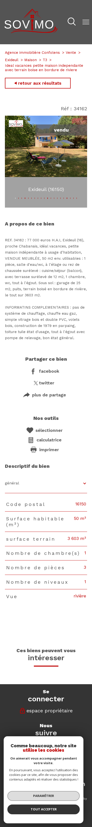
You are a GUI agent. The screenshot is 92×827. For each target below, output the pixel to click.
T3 (45, 60)
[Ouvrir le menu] (86, 22)
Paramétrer (43, 795)
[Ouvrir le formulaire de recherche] (71, 22)
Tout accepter (44, 809)
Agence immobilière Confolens (32, 52)
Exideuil (11, 60)
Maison (30, 60)
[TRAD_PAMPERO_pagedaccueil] (30, 31)
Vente (71, 52)
